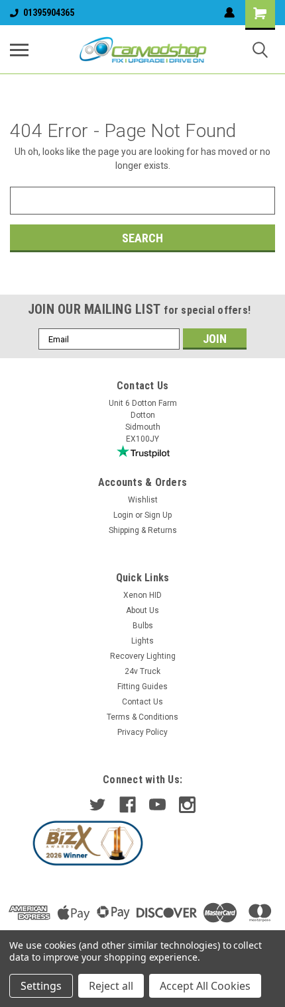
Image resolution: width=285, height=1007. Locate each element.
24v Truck (142, 671)
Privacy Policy (142, 732)
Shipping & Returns (143, 530)
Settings (41, 986)
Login (123, 515)
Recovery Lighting (143, 656)
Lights (142, 641)
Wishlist (143, 499)
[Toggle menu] (19, 49)
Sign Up (158, 515)
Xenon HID (142, 595)
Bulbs (143, 625)
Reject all (111, 986)
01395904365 (48, 12)
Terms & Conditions (142, 717)
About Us (142, 610)
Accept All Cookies (205, 986)
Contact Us (142, 701)
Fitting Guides (142, 686)
